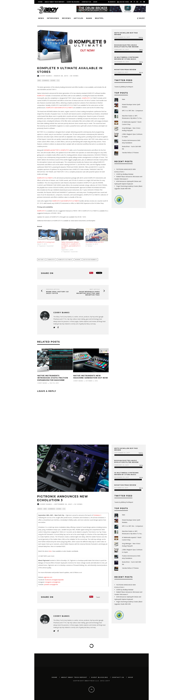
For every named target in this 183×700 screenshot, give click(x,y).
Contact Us (86, 2)
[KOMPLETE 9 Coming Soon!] (48, 234)
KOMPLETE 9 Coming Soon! (46, 242)
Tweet (98, 597)
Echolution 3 (97, 515)
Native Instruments (90, 259)
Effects (40, 508)
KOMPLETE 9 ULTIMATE (45, 178)
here (50, 551)
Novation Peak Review (125, 69)
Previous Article (52, 289)
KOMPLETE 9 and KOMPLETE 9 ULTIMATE (59, 108)
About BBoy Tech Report (54, 2)
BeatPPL (99, 18)
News (41, 18)
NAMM (89, 18)
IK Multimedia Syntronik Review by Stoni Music (126, 58)
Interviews (53, 18)
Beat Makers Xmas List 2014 (94, 242)
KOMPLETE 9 (41, 95)
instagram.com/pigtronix (52, 582)
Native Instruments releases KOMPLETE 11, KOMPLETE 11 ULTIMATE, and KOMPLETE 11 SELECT (71, 245)
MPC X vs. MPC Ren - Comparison (132, 110)
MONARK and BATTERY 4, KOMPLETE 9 (56, 150)
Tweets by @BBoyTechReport (123, 87)
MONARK (77, 259)
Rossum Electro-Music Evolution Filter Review (126, 46)
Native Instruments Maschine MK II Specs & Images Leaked (100, 377)
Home (40, 2)
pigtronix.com (48, 577)
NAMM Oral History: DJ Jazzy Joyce (57, 292)
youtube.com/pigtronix (51, 584)
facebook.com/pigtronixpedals (54, 580)
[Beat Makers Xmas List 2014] (97, 234)
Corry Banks (46, 76)
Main (123, 99)
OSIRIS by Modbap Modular (124, 174)
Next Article (95, 289)
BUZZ (142, 18)
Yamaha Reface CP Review (130, 152)
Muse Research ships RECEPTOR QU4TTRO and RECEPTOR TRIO (88, 293)
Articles (78, 18)
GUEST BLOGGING (73, 2)
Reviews (66, 18)
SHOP (95, 2)
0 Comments (45, 80)
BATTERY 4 (41, 259)
